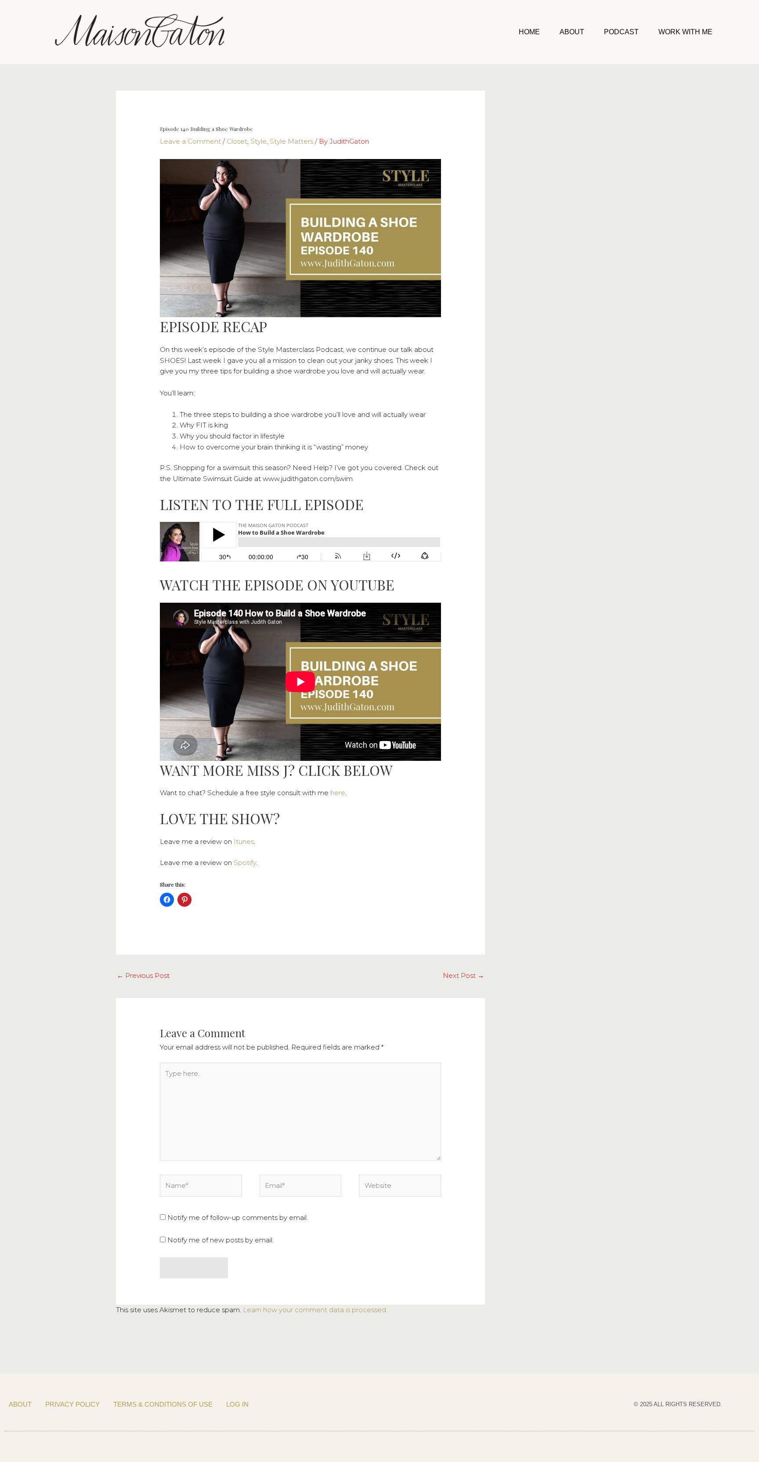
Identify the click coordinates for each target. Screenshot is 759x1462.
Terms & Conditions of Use (163, 1404)
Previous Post (143, 975)
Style (258, 141)
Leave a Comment (190, 141)
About (572, 32)
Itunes (244, 841)
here (337, 793)
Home (529, 32)
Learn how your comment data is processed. (315, 1310)
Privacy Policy (72, 1404)
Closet (237, 141)
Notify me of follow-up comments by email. (237, 1217)
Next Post (463, 975)
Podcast (621, 32)
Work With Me (685, 32)
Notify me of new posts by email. (220, 1240)
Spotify (245, 862)
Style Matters (291, 141)
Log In (237, 1404)
